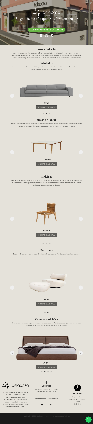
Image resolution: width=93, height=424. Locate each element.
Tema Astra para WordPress (61, 416)
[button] (47, 30)
